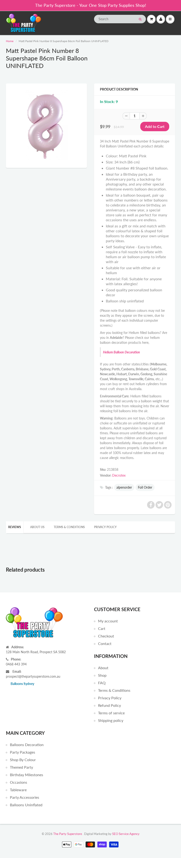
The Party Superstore (67, 834)
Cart (101, 628)
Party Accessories (24, 797)
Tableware (18, 789)
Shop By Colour (23, 759)
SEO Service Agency (126, 834)
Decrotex (119, 475)
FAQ (102, 682)
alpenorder (124, 487)
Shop (102, 675)
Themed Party (21, 767)
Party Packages (22, 752)
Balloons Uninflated (26, 805)
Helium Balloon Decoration (121, 352)
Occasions (18, 782)
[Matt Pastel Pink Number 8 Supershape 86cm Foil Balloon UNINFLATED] (46, 125)
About (103, 667)
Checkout (106, 636)
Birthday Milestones (26, 774)
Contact (104, 643)
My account (108, 621)
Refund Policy (109, 705)
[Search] (140, 19)
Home (9, 41)
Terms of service (111, 713)
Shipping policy (110, 720)
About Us (37, 527)
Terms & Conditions (69, 527)
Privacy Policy (105, 527)
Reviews (14, 527)
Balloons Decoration (27, 744)
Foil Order (145, 487)
